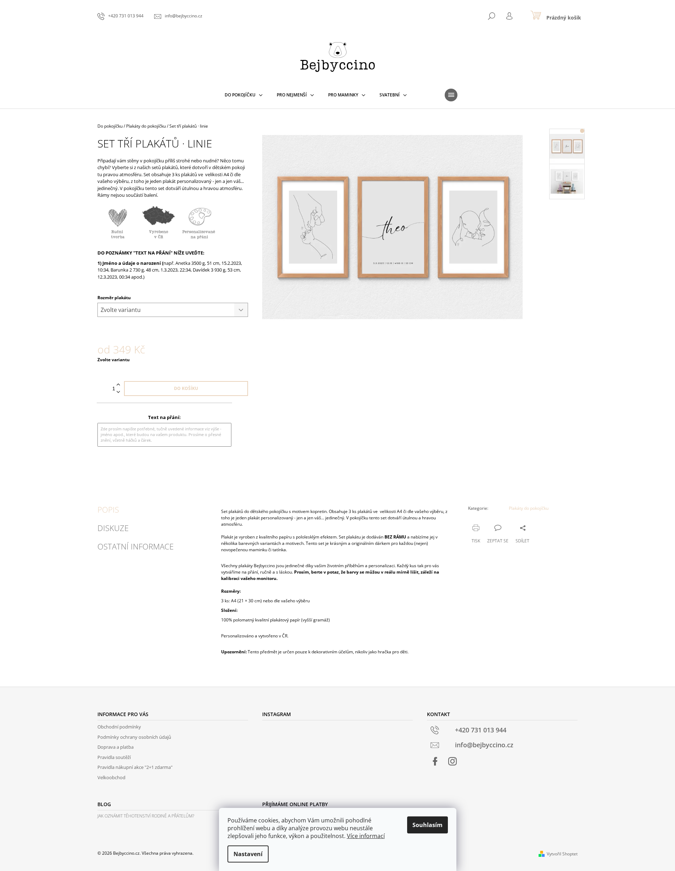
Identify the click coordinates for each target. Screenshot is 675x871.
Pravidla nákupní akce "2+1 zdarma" (135, 767)
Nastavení (248, 854)
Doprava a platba (115, 747)
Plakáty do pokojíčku (529, 508)
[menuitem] (244, 95)
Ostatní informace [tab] (135, 546)
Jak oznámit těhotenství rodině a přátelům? (145, 816)
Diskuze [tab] (113, 528)
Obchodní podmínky (119, 727)
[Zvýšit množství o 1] (118, 385)
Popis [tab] (108, 509)
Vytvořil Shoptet (562, 854)
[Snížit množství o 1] (118, 392)
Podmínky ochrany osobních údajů (134, 737)
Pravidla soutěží (114, 757)
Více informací (366, 836)
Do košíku (186, 388)
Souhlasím (427, 825)
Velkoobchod (111, 777)
